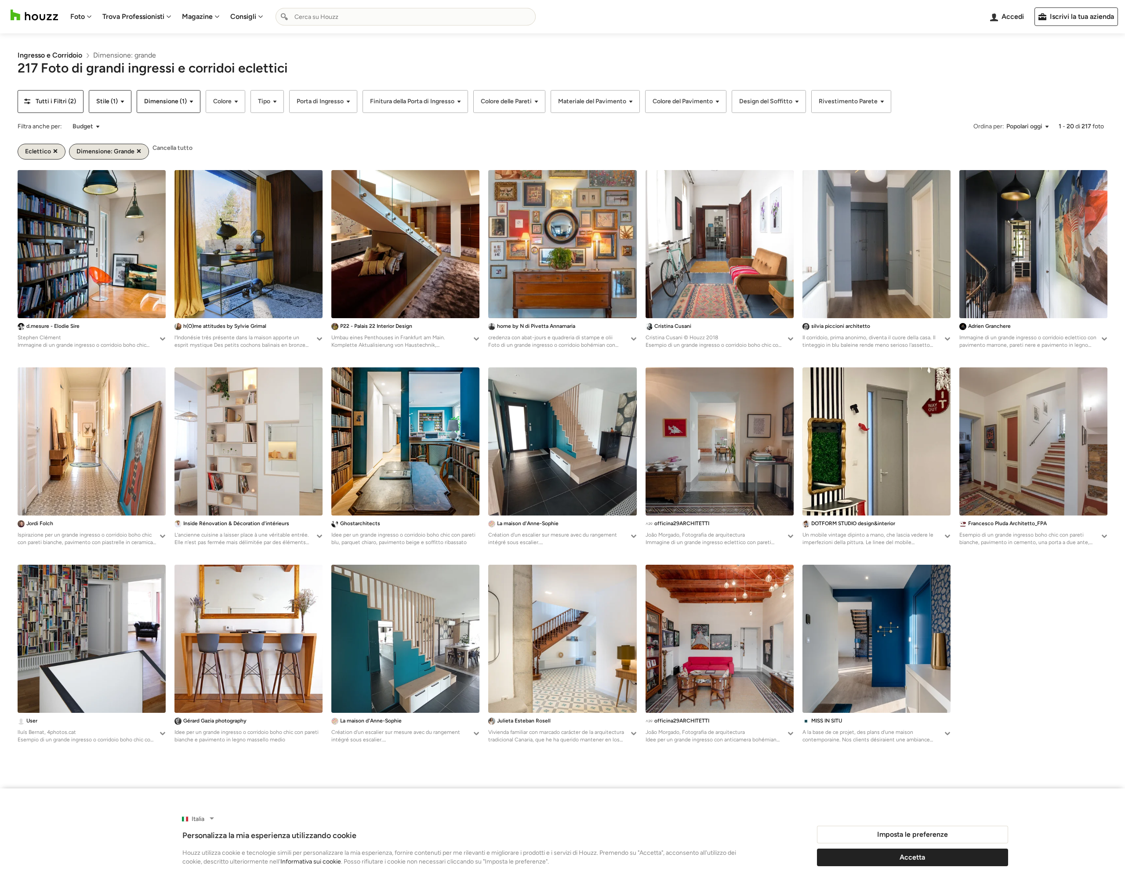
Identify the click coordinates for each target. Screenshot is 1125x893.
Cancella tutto (172, 148)
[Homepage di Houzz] (34, 15)
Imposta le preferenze (912, 834)
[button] (50, 101)
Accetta (912, 857)
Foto (77, 16)
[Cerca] (284, 16)
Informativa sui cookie (310, 861)
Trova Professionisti (133, 16)
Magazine (197, 16)
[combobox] (406, 16)
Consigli (243, 16)
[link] (50, 55)
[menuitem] (81, 17)
